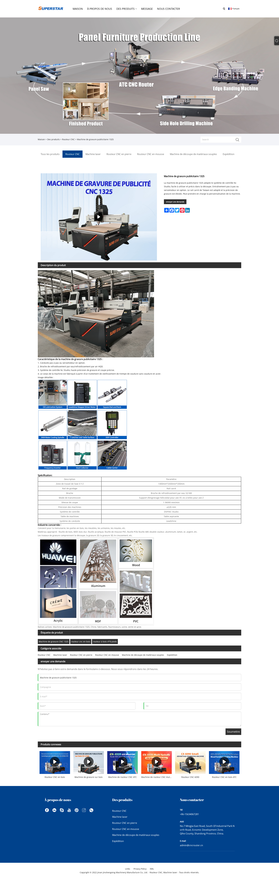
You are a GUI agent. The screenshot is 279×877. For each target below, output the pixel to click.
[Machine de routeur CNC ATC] (123, 761)
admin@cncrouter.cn (191, 845)
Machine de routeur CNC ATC (122, 777)
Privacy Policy (140, 868)
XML (152, 868)
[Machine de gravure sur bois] (88, 761)
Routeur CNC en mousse (107, 655)
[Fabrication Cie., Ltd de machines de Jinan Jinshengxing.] (50, 8)
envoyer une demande (175, 201)
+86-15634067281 (189, 814)
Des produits (53, 139)
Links (127, 868)
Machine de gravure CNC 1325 (53, 641)
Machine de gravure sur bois (89, 777)
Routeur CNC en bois (55, 777)
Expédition (172, 655)
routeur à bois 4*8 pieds (105, 641)
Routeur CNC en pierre (81, 655)
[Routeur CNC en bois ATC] (224, 761)
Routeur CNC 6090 (190, 777)
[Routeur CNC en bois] (55, 761)
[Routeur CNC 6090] (190, 761)
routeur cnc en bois (80, 641)
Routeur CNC (68, 139)
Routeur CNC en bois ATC (224, 777)
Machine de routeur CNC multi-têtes (157, 777)
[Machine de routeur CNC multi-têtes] (156, 761)
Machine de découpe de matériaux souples (143, 655)
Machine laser (60, 655)
